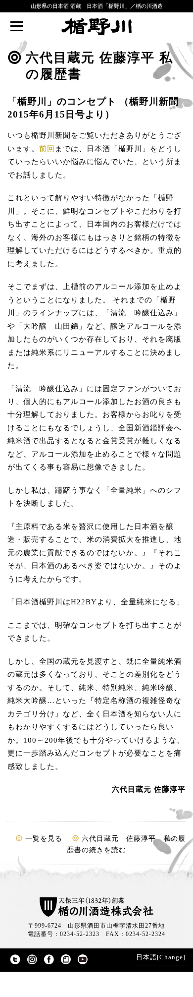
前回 (47, 149)
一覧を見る (43, 838)
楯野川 (97, 26)
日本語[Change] (161, 957)
